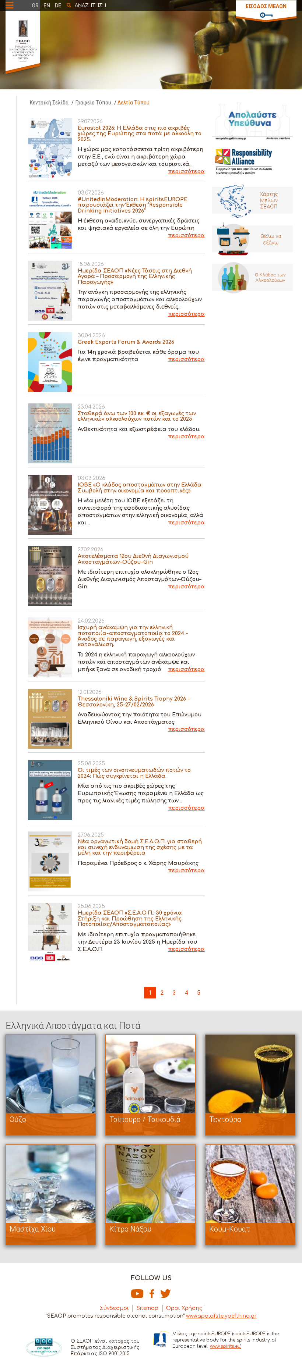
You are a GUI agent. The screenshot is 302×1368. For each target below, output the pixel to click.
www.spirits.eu (225, 1346)
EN (46, 5)
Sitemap (147, 1308)
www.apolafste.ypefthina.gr (221, 1316)
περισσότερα (186, 171)
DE (58, 5)
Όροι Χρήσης (184, 1308)
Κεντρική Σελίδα (49, 103)
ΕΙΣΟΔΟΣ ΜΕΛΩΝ (266, 6)
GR (35, 5)
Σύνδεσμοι (114, 1308)
